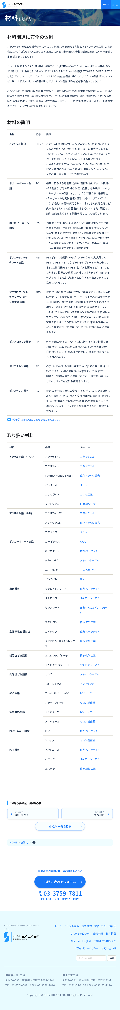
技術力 (112, 926)
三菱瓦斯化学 (88, 570)
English (87, 941)
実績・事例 (100, 926)
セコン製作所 (87, 702)
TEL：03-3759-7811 (17, 985)
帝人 (82, 579)
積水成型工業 (88, 622)
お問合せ (105, 4)
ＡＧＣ (83, 541)
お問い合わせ (108, 948)
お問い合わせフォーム (60, 881)
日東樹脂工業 (88, 504)
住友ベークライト (89, 551)
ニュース (75, 941)
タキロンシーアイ (89, 560)
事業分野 (86, 926)
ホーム (58, 926)
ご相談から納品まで (105, 941)
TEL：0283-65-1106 (74, 985)
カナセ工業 (86, 494)
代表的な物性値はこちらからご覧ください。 (36, 419)
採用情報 (111, 933)
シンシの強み (71, 926)
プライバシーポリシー (86, 948)
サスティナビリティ (80, 933)
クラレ (83, 485)
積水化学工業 (88, 655)
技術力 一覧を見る (60, 826)
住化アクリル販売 (90, 475)
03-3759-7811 (62, 893)
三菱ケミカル (87, 456)
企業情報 (98, 933)
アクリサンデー (88, 684)
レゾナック (86, 693)
